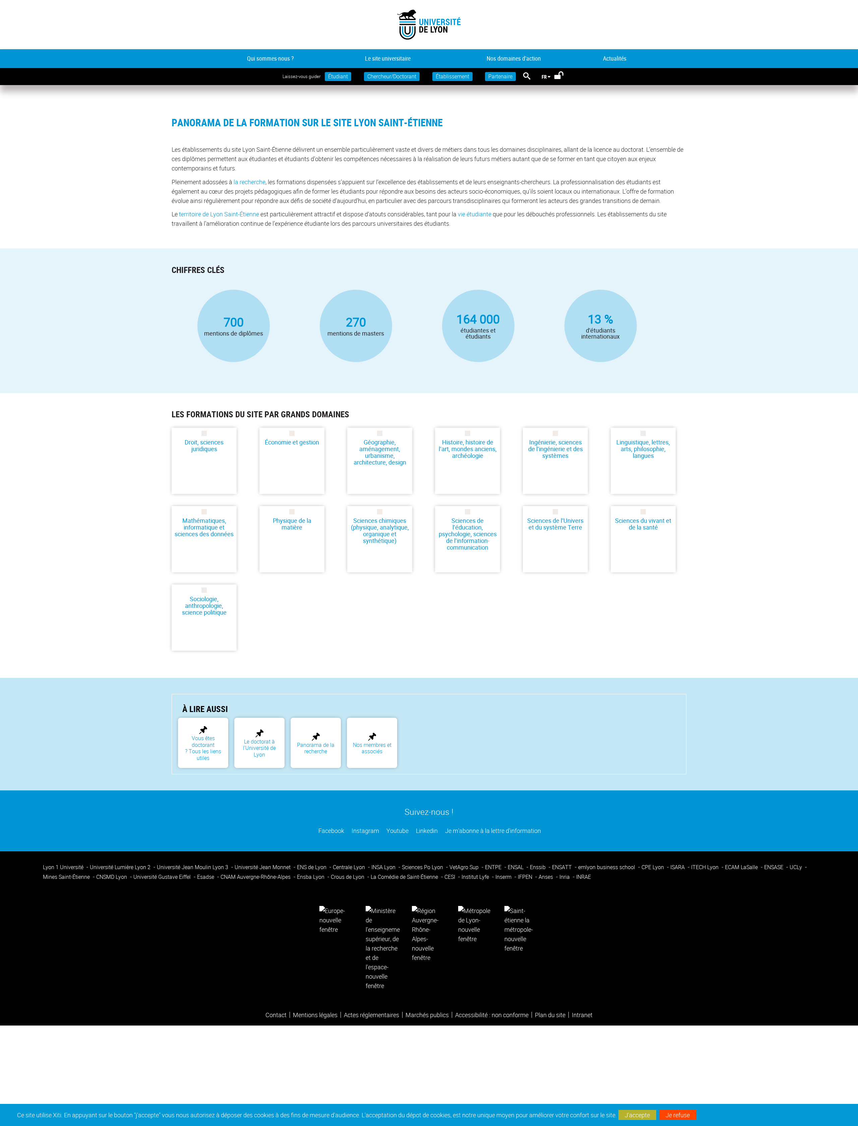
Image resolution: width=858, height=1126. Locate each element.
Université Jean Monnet (263, 867)
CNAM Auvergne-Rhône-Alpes (256, 877)
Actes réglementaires (371, 1015)
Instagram (364, 831)
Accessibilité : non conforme (492, 1015)
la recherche (249, 182)
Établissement (452, 76)
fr (544, 76)
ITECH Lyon (705, 867)
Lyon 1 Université (64, 867)
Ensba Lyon (311, 877)
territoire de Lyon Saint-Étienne (219, 214)
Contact (276, 1015)
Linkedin (426, 831)
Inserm (504, 877)
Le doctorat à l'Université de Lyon (259, 748)
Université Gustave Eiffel (162, 877)
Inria (565, 877)
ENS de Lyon (312, 867)
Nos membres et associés (372, 748)
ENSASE (774, 867)
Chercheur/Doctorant (391, 76)
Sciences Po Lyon (423, 867)
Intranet (582, 1015)
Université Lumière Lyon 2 (121, 867)
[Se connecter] (563, 77)
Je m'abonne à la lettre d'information (492, 831)
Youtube (397, 831)
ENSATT (562, 867)
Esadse (206, 877)
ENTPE (494, 867)
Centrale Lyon (349, 867)
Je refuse (678, 1115)
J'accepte (637, 1115)
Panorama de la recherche (315, 748)
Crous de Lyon (348, 877)
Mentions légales (315, 1015)
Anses (546, 877)
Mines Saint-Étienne (67, 877)
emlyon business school (607, 867)
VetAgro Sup (464, 867)
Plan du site (550, 1015)
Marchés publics (427, 1015)
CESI (450, 877)
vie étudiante (474, 214)
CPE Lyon (653, 867)
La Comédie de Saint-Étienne (405, 877)
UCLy (796, 867)
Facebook (330, 831)
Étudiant (338, 76)
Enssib (538, 867)
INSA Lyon (384, 867)
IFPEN (526, 877)
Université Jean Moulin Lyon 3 (193, 867)
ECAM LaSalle (742, 867)
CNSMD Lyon (112, 877)
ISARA (678, 867)
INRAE (583, 877)
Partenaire (500, 76)
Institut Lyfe (476, 877)
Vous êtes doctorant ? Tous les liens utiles (203, 747)
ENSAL (516, 867)
